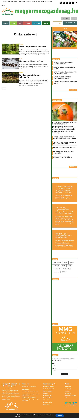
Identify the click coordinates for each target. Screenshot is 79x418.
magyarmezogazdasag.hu (47, 11)
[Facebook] (61, 3)
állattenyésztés (56, 272)
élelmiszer (64, 272)
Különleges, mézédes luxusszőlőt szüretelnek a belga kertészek (62, 77)
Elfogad (60, 415)
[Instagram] (64, 3)
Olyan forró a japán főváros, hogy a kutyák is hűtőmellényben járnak (65, 72)
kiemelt (69, 265)
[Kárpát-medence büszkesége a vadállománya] (10, 77)
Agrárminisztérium (57, 262)
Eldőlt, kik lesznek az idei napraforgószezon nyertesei (65, 82)
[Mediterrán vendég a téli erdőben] (10, 63)
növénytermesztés (57, 269)
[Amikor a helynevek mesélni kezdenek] (10, 49)
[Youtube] (70, 3)
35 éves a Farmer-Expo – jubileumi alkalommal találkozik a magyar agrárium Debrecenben (64, 189)
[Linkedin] (67, 3)
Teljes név (54, 368)
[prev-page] (3, 88)
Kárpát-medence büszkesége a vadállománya (29, 76)
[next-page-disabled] (5, 88)
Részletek (17, 416)
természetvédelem (67, 269)
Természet (21, 44)
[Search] (60, 23)
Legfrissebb (56, 59)
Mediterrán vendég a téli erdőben (31, 61)
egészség (65, 262)
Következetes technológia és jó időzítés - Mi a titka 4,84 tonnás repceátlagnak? (64, 210)
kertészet (63, 265)
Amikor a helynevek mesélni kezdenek (32, 46)
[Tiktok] (73, 3)
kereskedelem (56, 265)
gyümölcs (72, 262)
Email (53, 363)
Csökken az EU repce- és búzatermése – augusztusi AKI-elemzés (63, 63)
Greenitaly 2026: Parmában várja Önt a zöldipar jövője (63, 235)
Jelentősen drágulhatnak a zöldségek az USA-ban (64, 68)
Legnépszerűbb (57, 100)
